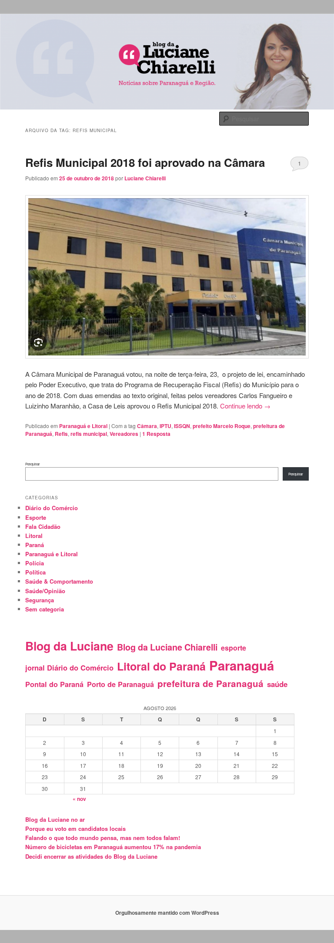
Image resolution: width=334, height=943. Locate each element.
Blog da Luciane (69, 646)
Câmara (147, 426)
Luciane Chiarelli (145, 178)
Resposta (156, 434)
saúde (277, 684)
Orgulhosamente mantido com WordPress (167, 912)
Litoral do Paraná (161, 666)
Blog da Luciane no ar (55, 819)
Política (35, 572)
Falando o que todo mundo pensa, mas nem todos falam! (102, 837)
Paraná (34, 545)
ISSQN (182, 426)
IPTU (165, 426)
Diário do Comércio (51, 508)
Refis (61, 434)
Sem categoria (44, 609)
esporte (233, 648)
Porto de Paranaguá (120, 684)
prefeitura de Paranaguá (210, 683)
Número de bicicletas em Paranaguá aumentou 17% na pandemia (113, 847)
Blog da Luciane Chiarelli (167, 647)
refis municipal (88, 434)
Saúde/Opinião (45, 591)
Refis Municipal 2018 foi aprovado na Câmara (145, 162)
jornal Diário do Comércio (69, 667)
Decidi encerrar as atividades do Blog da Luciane (91, 856)
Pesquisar (32, 464)
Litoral (34, 535)
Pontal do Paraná (54, 684)
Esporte (35, 517)
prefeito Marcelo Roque (221, 426)
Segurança (39, 600)
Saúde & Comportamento (59, 581)
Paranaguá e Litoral (83, 426)
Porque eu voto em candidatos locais (75, 828)
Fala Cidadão (42, 526)
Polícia (34, 563)
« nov (79, 799)
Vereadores (124, 434)
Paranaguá (241, 665)
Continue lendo (245, 405)
